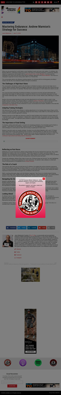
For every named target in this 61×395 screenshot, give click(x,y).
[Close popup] (44, 179)
